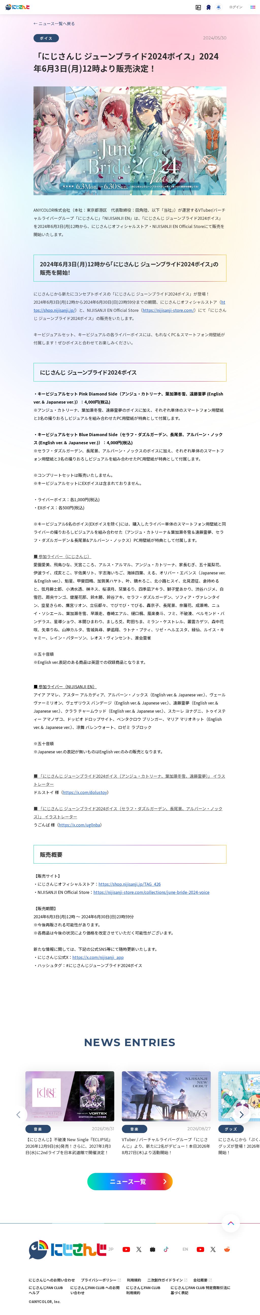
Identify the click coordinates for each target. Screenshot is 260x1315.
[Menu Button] (253, 7)
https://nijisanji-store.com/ (168, 310)
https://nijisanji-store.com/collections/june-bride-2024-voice (151, 892)
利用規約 (134, 1279)
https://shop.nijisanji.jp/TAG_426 (130, 884)
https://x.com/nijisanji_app (98, 957)
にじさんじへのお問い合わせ (52, 1279)
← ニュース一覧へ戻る (54, 23)
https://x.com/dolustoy (85, 792)
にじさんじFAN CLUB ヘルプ (46, 1290)
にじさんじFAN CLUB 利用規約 (143, 1290)
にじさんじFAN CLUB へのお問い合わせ (95, 1290)
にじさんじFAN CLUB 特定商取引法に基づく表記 (201, 1290)
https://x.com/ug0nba (79, 825)
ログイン (235, 7)
